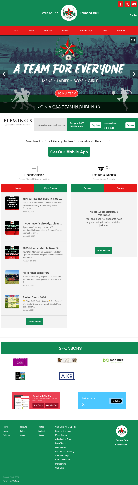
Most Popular (50, 188)
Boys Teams (60, 443)
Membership (86, 30)
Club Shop (59, 468)
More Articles (34, 322)
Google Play (51, 405)
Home (15, 30)
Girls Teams (60, 447)
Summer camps (62, 455)
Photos (41, 427)
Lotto (104, 30)
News (31, 30)
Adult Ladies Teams (64, 439)
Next (134, 74)
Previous (4, 74)
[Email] (134, 4)
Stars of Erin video (63, 431)
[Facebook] (120, 4)
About (22, 435)
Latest (18, 188)
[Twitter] (127, 4)
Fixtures (48, 30)
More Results (104, 250)
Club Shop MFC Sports (65, 427)
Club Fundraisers (62, 459)
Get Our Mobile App (69, 152)
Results (66, 30)
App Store (38, 405)
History (41, 435)
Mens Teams (61, 435)
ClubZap (15, 481)
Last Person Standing (64, 451)
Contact (41, 431)
